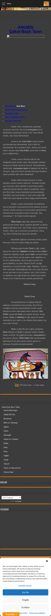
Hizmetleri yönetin (25, 586)
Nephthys (15, 117)
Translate (18, 501)
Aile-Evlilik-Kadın (10, 410)
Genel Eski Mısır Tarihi (11, 407)
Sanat (6, 460)
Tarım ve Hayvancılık (12, 468)
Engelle (25, 600)
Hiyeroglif (7, 435)
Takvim (6, 464)
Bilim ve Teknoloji (11, 423)
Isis (33, 251)
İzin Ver (25, 592)
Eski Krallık (27, 141)
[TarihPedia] (46, 3)
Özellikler (25, 607)
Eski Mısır (21, 106)
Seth (32, 254)
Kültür (6, 443)
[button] (47, 561)
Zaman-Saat (8, 472)
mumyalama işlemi (20, 168)
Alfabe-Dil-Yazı (9, 414)
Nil (43, 195)
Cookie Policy (22, 613)
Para (5, 451)
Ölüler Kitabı (16, 222)
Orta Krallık (24, 150)
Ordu (5, 447)
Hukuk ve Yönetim (11, 439)
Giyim (6, 431)
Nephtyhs (24, 251)
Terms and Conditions (37, 613)
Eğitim (6, 427)
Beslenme (8, 419)
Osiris (22, 117)
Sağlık (6, 456)
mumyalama (33, 130)
